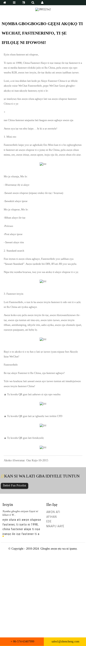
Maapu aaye (55, 526)
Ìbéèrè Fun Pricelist (14, 485)
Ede (49, 521)
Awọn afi (53, 512)
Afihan (51, 517)
